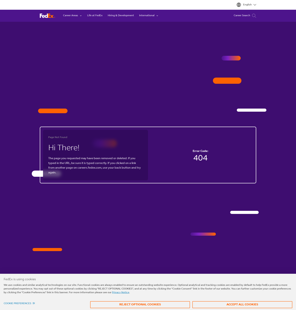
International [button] (146, 15)
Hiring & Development (121, 15)
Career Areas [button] (70, 15)
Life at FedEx (95, 15)
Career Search (242, 15)
